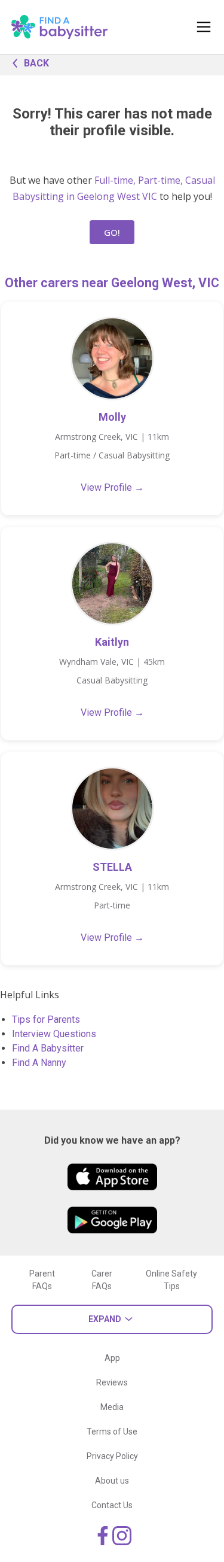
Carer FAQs (101, 1280)
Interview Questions (54, 1034)
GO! (112, 232)
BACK (36, 63)
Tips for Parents (46, 1019)
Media (112, 1407)
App (112, 1358)
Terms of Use (112, 1431)
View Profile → (112, 487)
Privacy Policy (112, 1456)
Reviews (112, 1382)
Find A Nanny (39, 1062)
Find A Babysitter (48, 1048)
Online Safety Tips (171, 1280)
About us (112, 1480)
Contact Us (112, 1505)
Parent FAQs (42, 1280)
